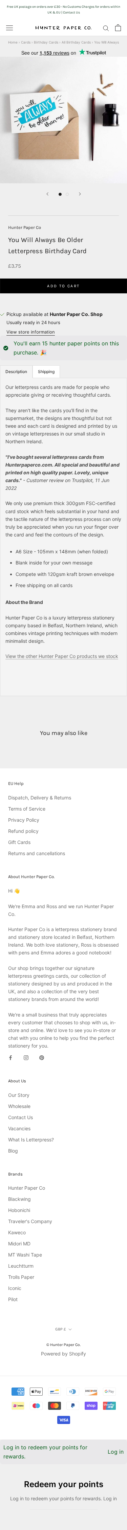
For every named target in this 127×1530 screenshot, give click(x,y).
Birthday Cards (46, 42)
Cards (25, 42)
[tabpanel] (63, 537)
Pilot (13, 1299)
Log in (116, 1451)
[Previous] (47, 193)
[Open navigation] (9, 27)
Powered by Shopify (63, 1353)
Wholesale (19, 1106)
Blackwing (19, 1199)
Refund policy (23, 831)
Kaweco (17, 1232)
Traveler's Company (30, 1221)
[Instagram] (26, 1057)
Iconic (14, 1288)
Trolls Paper (21, 1277)
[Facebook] (10, 1057)
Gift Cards (19, 842)
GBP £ (60, 1329)
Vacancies (19, 1128)
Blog (13, 1151)
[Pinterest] (41, 1057)
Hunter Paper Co (24, 227)
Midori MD (19, 1243)
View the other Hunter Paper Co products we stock (61, 656)
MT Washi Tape (25, 1255)
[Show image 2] (67, 194)
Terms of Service (26, 809)
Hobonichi (19, 1210)
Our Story (18, 1095)
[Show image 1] (60, 194)
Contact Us (20, 1117)
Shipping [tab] (46, 371)
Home (13, 42)
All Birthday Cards (76, 42)
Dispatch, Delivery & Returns (39, 797)
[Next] (80, 193)
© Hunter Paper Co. (63, 1344)
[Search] (106, 28)
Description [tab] (16, 371)
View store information (30, 332)
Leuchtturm (21, 1266)
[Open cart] (118, 27)
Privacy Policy (23, 820)
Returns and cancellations (36, 853)
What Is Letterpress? (31, 1139)
